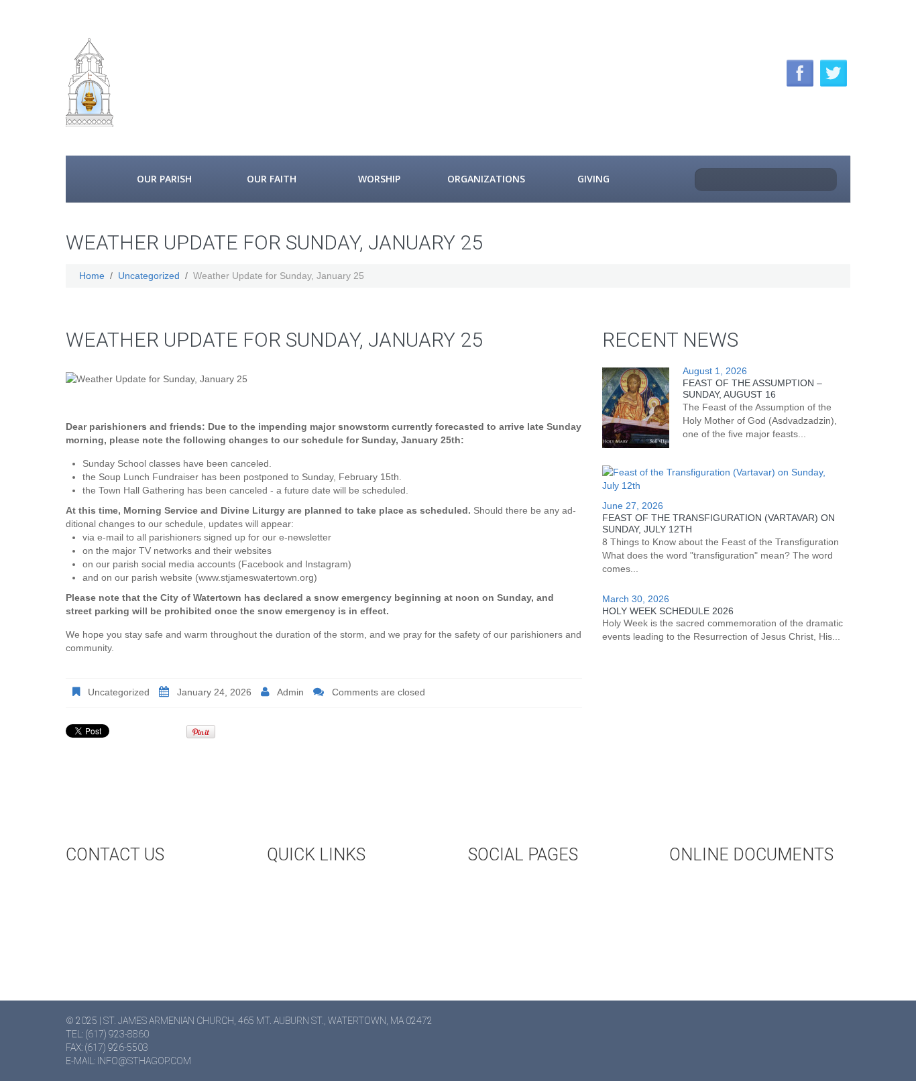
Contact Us (119, 887)
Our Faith (271, 178)
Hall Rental (320, 909)
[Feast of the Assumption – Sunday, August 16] (635, 407)
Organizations (486, 178)
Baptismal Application (749, 909)
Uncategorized (149, 275)
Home (88, 179)
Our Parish (164, 178)
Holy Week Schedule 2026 (668, 611)
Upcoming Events (335, 887)
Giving (593, 178)
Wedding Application (746, 887)
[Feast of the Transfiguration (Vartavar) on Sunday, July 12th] (719, 478)
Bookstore (319, 931)
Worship (379, 178)
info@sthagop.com (144, 1061)
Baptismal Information (752, 931)
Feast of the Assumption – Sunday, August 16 (752, 389)
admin (290, 692)
